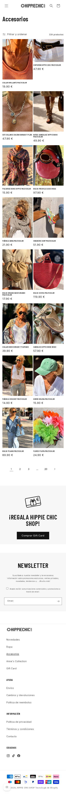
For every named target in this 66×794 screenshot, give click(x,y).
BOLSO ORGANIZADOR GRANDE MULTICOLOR (13, 294)
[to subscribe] (58, 601)
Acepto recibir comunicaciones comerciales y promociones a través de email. (34, 590)
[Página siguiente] (54, 468)
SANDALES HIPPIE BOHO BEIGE (44, 347)
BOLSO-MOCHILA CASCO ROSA (44, 189)
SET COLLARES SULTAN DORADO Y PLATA (17, 135)
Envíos (10, 688)
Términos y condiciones (20, 729)
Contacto (11, 736)
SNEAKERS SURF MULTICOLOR (44, 241)
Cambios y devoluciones (20, 695)
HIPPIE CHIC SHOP (26, 788)
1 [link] (11, 469)
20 (46, 469)
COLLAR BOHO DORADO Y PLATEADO (15, 347)
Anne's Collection (16, 661)
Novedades (13, 639)
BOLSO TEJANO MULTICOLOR (13, 451)
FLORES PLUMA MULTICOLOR (44, 451)
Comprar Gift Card (33, 535)
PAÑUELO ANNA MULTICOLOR (13, 241)
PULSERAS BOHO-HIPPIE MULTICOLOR (16, 189)
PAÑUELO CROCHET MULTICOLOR (14, 399)
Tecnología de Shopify (46, 788)
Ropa (9, 646)
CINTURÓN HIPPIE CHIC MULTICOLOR (47, 65)
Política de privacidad (18, 721)
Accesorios (12, 654)
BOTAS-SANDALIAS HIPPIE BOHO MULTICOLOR (45, 136)
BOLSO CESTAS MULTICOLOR (44, 293)
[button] (6, 5)
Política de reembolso (19, 702)
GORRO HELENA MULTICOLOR (44, 399)
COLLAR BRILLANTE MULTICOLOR (14, 83)
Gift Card (11, 668)
